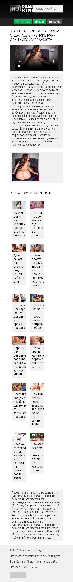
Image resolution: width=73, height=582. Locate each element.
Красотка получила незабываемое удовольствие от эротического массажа (19, 405)
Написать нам (18, 567)
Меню (56, 22)
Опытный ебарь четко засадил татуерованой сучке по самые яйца (38, 409)
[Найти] (59, 8)
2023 (41, 22)
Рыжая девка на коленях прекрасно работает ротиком (19, 224)
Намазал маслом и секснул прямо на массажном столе (38, 457)
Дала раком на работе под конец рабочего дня (19, 268)
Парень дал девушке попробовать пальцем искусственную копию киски (19, 361)
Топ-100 (24, 22)
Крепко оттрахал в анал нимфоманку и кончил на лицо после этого (19, 461)
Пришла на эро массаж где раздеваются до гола (38, 224)
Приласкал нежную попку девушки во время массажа (19, 317)
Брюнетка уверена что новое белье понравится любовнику (38, 317)
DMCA (33, 567)
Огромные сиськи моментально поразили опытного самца (38, 357)
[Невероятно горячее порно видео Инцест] (25, 9)
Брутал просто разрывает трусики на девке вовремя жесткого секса (38, 270)
